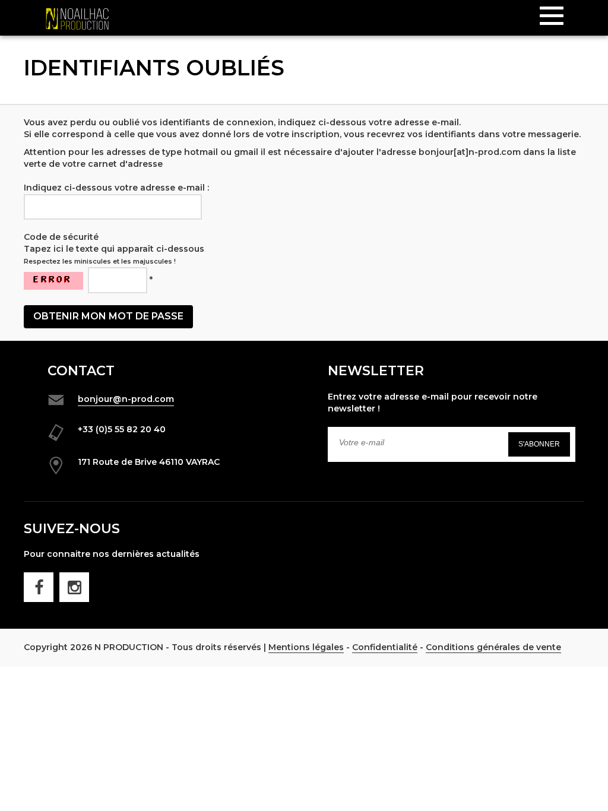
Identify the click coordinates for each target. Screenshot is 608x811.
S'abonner (539, 444)
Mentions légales (306, 647)
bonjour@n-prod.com (126, 399)
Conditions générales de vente (493, 647)
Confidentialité (384, 647)
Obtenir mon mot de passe (108, 316)
